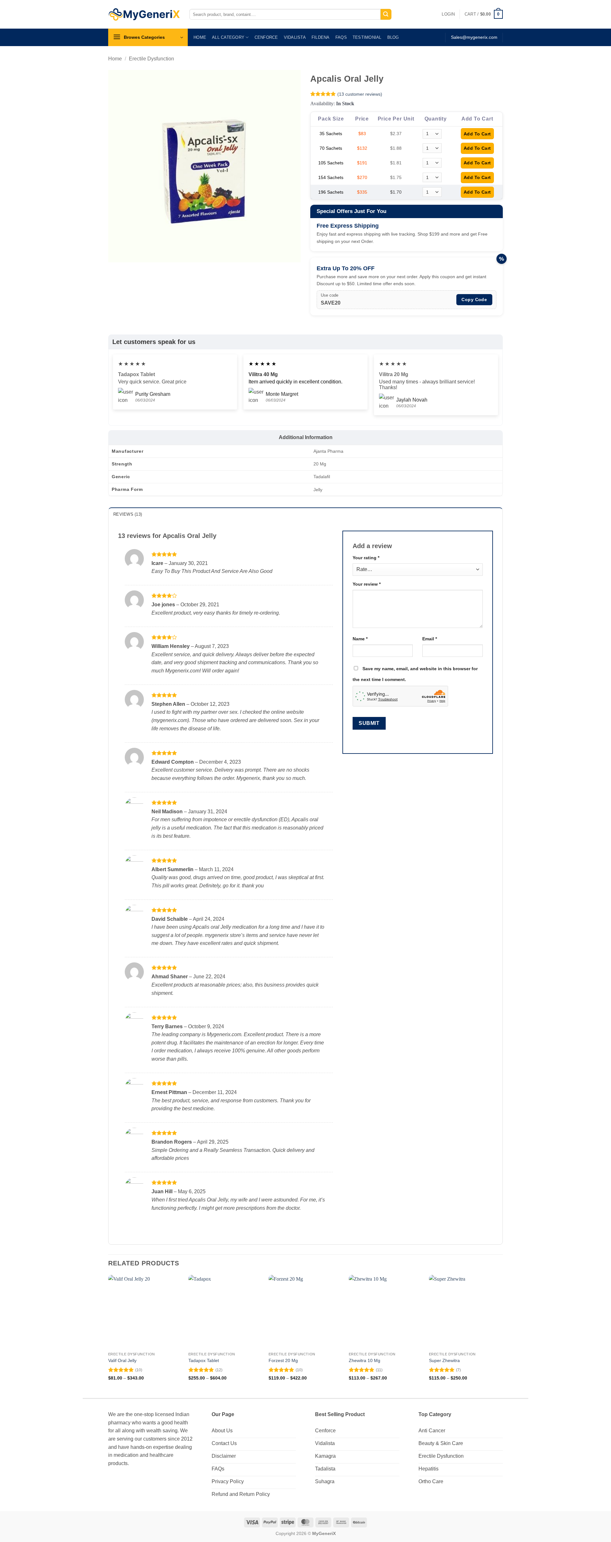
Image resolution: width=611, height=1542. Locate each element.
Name (360, 638)
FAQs (341, 37)
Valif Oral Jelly (122, 1360)
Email (429, 638)
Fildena (321, 37)
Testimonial (367, 37)
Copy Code (474, 299)
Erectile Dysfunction (151, 58)
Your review (367, 584)
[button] (448, 14)
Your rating (366, 557)
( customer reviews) (359, 94)
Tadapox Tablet (203, 1360)
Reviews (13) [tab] (127, 514)
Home (199, 37)
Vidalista (295, 37)
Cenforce (266, 37)
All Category (228, 37)
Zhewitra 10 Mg (364, 1360)
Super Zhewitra (444, 1360)
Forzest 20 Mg (283, 1360)
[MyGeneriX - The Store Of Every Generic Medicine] (144, 14)
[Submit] (386, 14)
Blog (393, 37)
